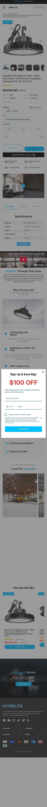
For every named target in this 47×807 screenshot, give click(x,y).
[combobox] (10, 406)
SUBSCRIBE (23, 429)
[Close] (43, 371)
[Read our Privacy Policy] (41, 418)
